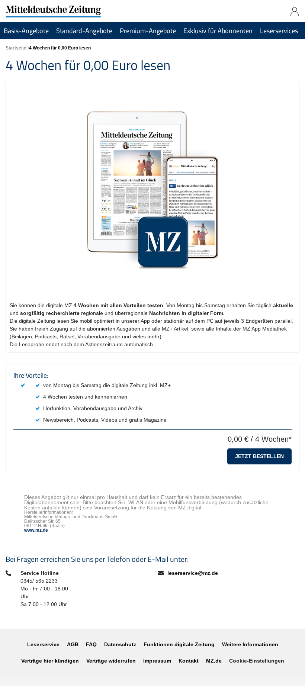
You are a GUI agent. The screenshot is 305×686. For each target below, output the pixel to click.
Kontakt (189, 661)
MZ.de (214, 661)
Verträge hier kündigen (50, 661)
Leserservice (43, 644)
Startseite (16, 48)
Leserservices (279, 31)
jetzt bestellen (259, 456)
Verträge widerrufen (111, 661)
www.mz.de (36, 530)
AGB (72, 644)
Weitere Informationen (250, 644)
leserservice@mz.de (192, 573)
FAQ (91, 644)
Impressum (157, 661)
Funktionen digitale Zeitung (179, 644)
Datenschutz (120, 644)
